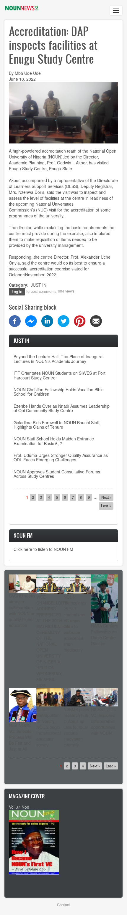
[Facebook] (15, 320)
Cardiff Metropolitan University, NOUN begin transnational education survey (48, 727)
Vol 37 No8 (19, 807)
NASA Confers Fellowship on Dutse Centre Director (104, 634)
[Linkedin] (47, 320)
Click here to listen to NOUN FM (43, 549)
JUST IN (38, 285)
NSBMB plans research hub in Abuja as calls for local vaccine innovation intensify (76, 727)
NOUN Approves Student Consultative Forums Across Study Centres (57, 474)
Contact (63, 904)
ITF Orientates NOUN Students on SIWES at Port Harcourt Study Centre (59, 375)
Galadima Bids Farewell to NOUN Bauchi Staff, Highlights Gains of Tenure (57, 424)
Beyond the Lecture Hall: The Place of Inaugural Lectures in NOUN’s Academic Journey (58, 359)
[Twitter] (63, 320)
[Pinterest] (80, 320)
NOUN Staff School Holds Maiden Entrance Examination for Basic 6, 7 (54, 441)
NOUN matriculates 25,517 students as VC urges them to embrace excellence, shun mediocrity (75, 623)
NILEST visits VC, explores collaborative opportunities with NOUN (103, 721)
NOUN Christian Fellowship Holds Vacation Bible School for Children (59, 392)
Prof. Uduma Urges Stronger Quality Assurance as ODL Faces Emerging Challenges (61, 457)
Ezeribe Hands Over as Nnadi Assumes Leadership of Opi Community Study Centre (62, 408)
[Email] (96, 320)
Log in (17, 291)
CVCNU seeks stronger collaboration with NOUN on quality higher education (22, 610)
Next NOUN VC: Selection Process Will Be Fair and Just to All (21, 737)
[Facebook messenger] (31, 320)
